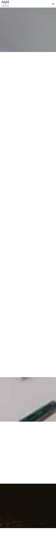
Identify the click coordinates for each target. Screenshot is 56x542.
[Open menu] (53, 4)
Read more (47, 450)
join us (28, 517)
